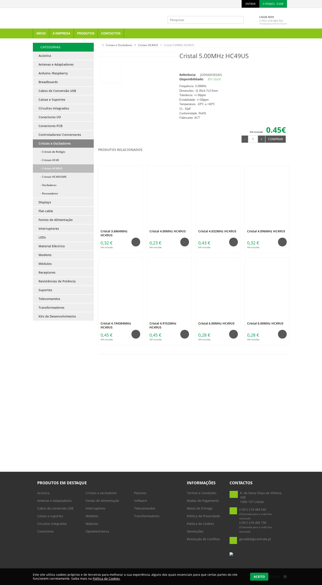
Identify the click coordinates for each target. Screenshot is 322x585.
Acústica (43, 493)
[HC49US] (111, 72)
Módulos (92, 524)
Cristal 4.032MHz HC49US (217, 231)
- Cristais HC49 (49, 160)
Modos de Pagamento (203, 501)
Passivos (140, 493)
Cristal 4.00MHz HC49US (167, 231)
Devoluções (195, 531)
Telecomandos (144, 508)
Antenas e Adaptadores (54, 501)
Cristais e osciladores (101, 493)
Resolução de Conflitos (203, 539)
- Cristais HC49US (50, 168)
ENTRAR (250, 4)
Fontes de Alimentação (102, 501)
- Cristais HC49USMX (52, 177)
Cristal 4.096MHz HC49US (266, 231)
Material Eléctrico (52, 246)
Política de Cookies (200, 524)
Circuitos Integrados (52, 524)
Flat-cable (46, 211)
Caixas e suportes (50, 516)
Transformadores (146, 516)
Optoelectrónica (97, 531)
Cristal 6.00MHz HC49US (216, 323)
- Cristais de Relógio (52, 152)
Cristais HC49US (148, 45)
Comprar (275, 139)
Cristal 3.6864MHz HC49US (114, 233)
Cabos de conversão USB (55, 508)
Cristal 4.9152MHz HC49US (162, 325)
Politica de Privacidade (203, 516)
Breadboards (48, 82)
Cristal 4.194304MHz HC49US (116, 325)
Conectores (45, 531)
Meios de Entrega (199, 508)
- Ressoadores (48, 193)
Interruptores (95, 508)
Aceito (259, 576)
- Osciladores (48, 185)
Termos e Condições (201, 493)
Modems (92, 516)
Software (140, 501)
